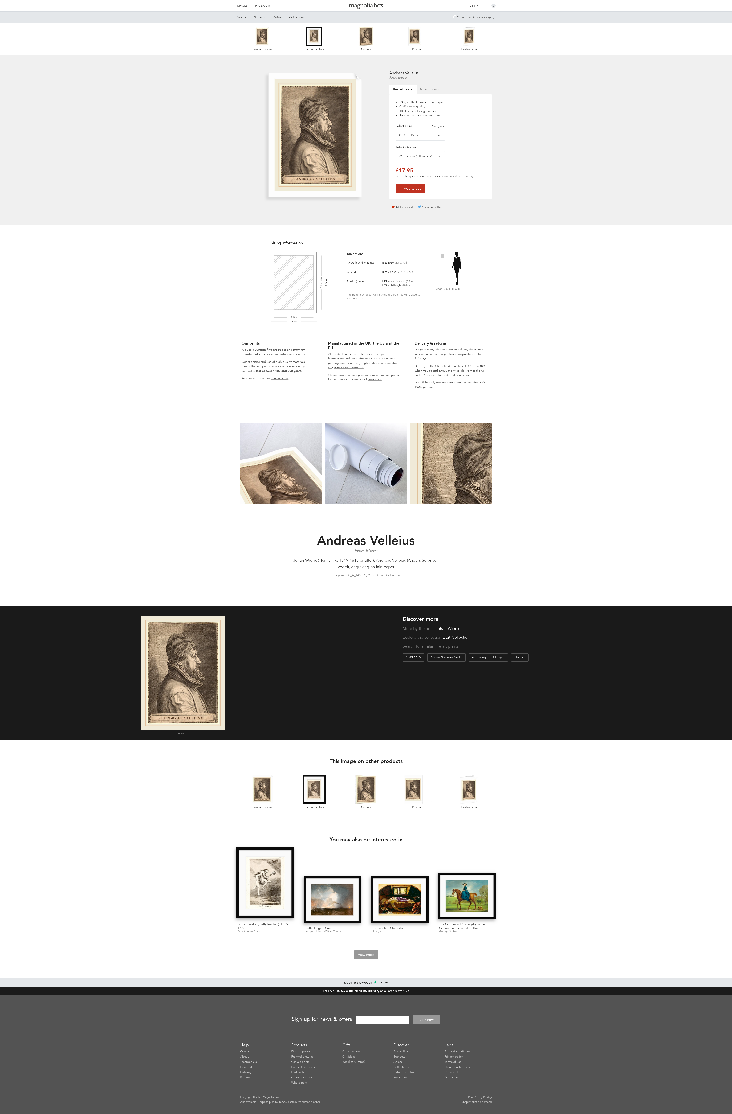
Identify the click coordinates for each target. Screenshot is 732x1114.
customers (375, 379)
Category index (403, 1072)
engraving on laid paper (488, 657)
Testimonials (248, 1062)
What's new (299, 1082)
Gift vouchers (351, 1051)
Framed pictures (302, 1057)
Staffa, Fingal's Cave (318, 928)
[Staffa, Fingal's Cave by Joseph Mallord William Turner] (332, 899)
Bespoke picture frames (272, 1102)
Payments (246, 1067)
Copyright (451, 1072)
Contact (245, 1051)
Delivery (420, 366)
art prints (434, 115)
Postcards (297, 1072)
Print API (473, 1097)
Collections (296, 17)
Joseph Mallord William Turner (323, 931)
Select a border (406, 147)
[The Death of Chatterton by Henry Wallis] (400, 899)
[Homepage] (366, 6)
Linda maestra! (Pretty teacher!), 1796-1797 (263, 926)
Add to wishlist (404, 207)
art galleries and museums (346, 367)
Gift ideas (348, 1057)
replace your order (448, 382)
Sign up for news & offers (322, 1019)
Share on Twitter (431, 207)
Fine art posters (301, 1051)
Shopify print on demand (477, 1102)
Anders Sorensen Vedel (446, 657)
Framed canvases (303, 1067)
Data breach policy (457, 1067)
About (244, 1057)
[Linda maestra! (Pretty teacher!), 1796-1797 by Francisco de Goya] (265, 883)
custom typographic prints (304, 1102)
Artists (277, 17)
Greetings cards (302, 1077)
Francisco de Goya (249, 931)
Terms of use (453, 1062)
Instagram (400, 1077)
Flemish (519, 657)
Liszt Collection (456, 637)
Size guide (438, 126)
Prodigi (487, 1097)
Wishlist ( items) (353, 1062)
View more (366, 955)
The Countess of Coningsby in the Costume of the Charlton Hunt (462, 926)
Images (242, 6)
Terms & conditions (457, 1051)
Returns (245, 1077)
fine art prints (279, 378)
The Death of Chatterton (388, 928)
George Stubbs (448, 931)
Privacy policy (454, 1057)
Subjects (260, 17)
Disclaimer (452, 1077)
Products (263, 6)
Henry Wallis (379, 931)
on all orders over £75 (366, 991)
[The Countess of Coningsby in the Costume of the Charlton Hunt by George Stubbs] (467, 896)
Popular (241, 17)
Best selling (401, 1051)
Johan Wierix (398, 77)
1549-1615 (413, 657)
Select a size (420, 126)
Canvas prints (300, 1062)
